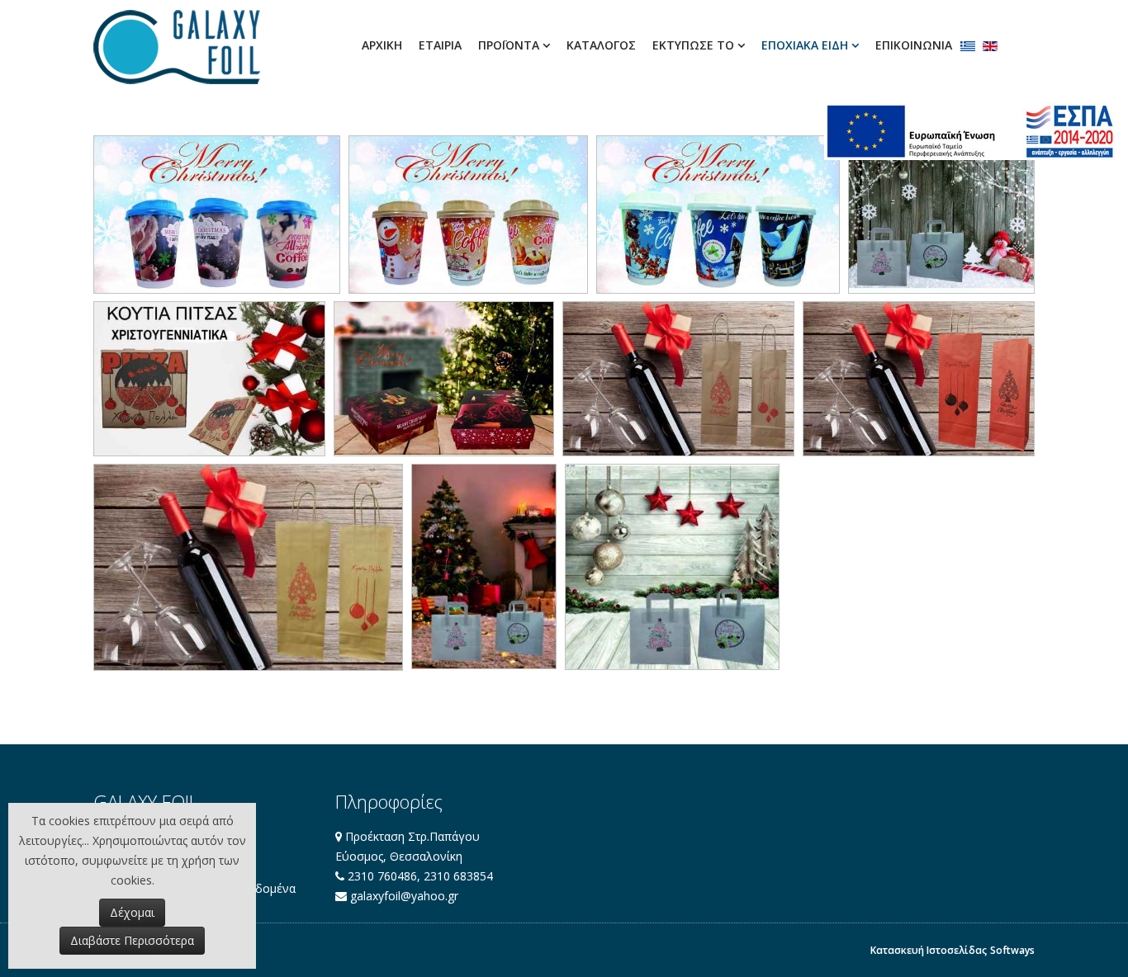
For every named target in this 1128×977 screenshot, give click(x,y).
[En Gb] (990, 46)
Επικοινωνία (913, 45)
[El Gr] (967, 46)
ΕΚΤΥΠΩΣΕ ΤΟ (693, 45)
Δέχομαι (132, 912)
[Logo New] (176, 47)
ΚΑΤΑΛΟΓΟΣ (601, 45)
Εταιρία (440, 45)
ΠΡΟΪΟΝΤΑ (508, 45)
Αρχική (382, 45)
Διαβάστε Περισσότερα (132, 940)
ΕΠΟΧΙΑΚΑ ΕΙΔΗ (804, 45)
